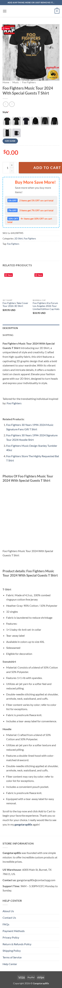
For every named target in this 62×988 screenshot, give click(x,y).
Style (6, 112)
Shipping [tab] (8, 335)
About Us (8, 911)
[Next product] (5, 104)
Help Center (10, 964)
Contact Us (9, 917)
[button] (5, 11)
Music (15, 82)
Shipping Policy (12, 950)
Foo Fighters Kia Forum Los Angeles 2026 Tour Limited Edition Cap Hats (46, 306)
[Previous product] (11, 104)
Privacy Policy (11, 937)
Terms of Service (12, 957)
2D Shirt (18, 238)
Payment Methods (14, 931)
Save (7, 28)
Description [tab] (10, 328)
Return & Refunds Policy (17, 944)
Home (6, 82)
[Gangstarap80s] (31, 11)
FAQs (6, 924)
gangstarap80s (23, 824)
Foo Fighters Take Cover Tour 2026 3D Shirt (15, 305)
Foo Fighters (29, 82)
